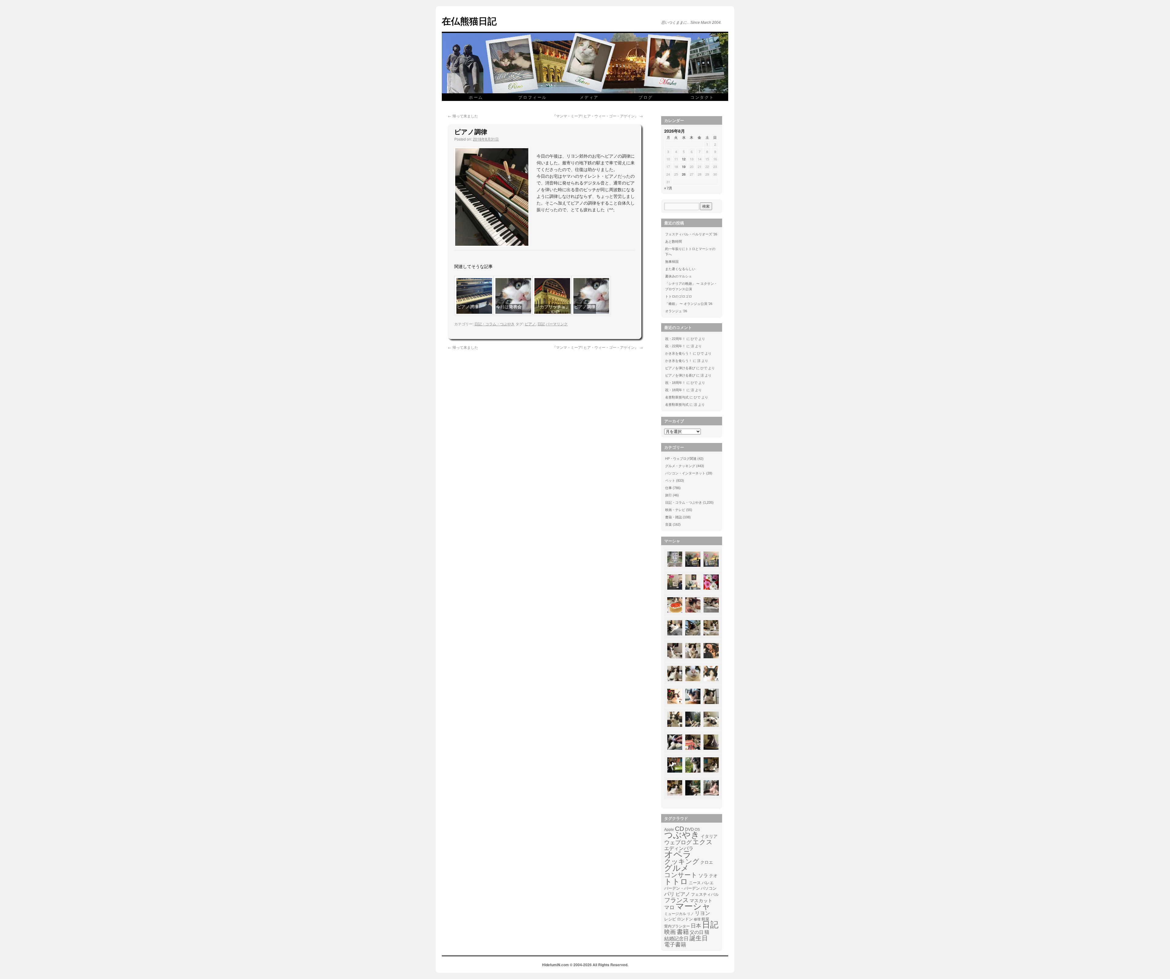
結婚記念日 (676, 938)
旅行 (668, 495)
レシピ (670, 919)
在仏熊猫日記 (469, 20)
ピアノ (530, 323)
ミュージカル (675, 914)
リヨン (702, 913)
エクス (703, 842)
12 (684, 159)
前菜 (705, 919)
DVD (689, 829)
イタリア (709, 836)
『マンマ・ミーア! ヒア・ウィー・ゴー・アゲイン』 (597, 115)
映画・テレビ (675, 510)
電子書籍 (675, 944)
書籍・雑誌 (673, 517)
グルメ (676, 868)
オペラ (678, 854)
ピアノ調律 (467, 306)
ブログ (646, 97)
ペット (670, 480)
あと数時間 (673, 241)
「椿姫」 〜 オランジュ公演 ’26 (688, 303)
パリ (669, 894)
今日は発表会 (509, 306)
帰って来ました (463, 115)
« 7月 (668, 188)
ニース (695, 883)
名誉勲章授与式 (677, 397)
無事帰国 (672, 261)
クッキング (681, 861)
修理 (697, 919)
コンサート (680, 875)
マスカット (701, 900)
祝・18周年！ (675, 382)
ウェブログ (678, 842)
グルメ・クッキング (680, 466)
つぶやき (682, 835)
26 (684, 174)
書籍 (683, 931)
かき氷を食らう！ (678, 353)
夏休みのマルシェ (678, 276)
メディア (589, 97)
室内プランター (677, 926)
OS (697, 829)
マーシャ (693, 906)
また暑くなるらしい (680, 269)
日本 (696, 926)
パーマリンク (557, 323)
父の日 (697, 932)
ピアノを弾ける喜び (680, 368)
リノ (690, 914)
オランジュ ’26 (676, 311)
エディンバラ (678, 848)
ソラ (703, 875)
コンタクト (702, 97)
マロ (669, 907)
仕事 (668, 488)
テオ (713, 876)
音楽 (668, 524)
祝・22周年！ (675, 339)
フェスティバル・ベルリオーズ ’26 (691, 234)
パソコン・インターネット (685, 473)
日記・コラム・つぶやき (494, 323)
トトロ (676, 881)
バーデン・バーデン (682, 888)
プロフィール (532, 97)
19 (684, 166)
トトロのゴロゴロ (678, 296)
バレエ (708, 883)
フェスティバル (705, 894)
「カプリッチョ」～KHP (553, 309)
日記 (541, 323)
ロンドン (685, 919)
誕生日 (699, 938)
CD (679, 828)
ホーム (476, 97)
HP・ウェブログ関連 (681, 458)
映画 (670, 932)
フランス (676, 900)
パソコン (709, 888)
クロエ (706, 862)
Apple (669, 829)
